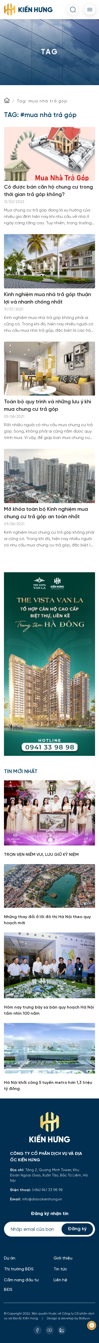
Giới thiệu (63, 1258)
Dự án (9, 1258)
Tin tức (60, 1269)
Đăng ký (77, 1229)
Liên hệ (60, 1280)
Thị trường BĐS (19, 1269)
